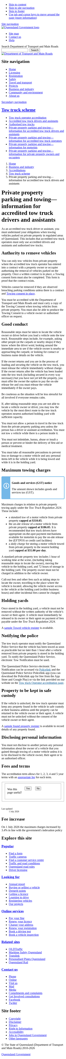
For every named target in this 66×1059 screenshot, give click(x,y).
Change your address (21, 924)
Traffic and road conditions (24, 863)
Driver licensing (18, 870)
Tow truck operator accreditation (27, 117)
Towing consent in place (20, 293)
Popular (7, 846)
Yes (28, 788)
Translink (14, 955)
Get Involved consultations (24, 996)
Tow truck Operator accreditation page (41, 682)
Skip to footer (17, 11)
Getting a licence (18, 894)
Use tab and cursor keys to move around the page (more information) (34, 16)
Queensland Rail (18, 962)
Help (11, 40)
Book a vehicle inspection (24, 934)
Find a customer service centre (26, 860)
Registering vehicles (20, 900)
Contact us (15, 36)
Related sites (10, 942)
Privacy (13, 1025)
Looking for (10, 877)
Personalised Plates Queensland (27, 959)
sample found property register (21, 726)
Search (34, 50)
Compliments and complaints (25, 993)
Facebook (14, 999)
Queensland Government (15, 1054)
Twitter (13, 1003)
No (38, 788)
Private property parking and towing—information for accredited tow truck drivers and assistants (36, 131)
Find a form (15, 853)
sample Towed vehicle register (21, 627)
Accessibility (16, 1031)
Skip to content (17, 4)
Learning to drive (19, 897)
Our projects (16, 904)
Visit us (13, 983)
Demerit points (17, 890)
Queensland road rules (22, 866)
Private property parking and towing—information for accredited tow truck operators (35, 139)
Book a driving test (20, 931)
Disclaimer (15, 1021)
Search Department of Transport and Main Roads (29, 46)
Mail (11, 986)
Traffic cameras (18, 856)
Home (12, 163)
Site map (14, 33)
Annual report (17, 884)
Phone (12, 976)
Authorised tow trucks (21, 124)
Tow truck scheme (18, 109)
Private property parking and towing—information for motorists (31, 146)
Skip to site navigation (21, 7)
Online (13, 979)
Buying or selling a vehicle (24, 887)
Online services (12, 911)
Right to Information (20, 1028)
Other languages (18, 1038)
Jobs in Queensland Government (28, 1035)
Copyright (15, 1018)
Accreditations (17, 170)
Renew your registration (23, 928)
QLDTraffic (16, 949)
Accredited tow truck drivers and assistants (33, 121)
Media (12, 989)
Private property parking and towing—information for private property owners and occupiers (34, 154)
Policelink (45, 669)
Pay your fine (16, 918)
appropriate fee (26, 777)
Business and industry (21, 167)
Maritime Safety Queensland (25, 952)
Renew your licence (20, 921)
